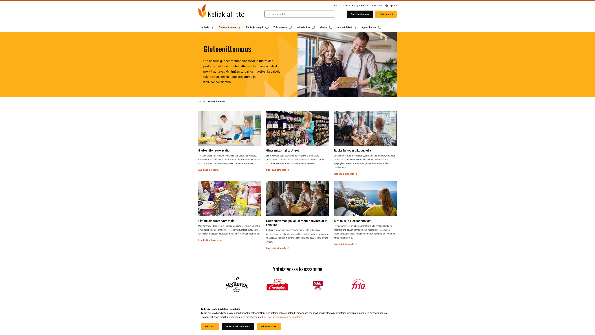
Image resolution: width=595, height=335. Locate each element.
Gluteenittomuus (227, 27)
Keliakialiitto (303, 27)
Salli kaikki (210, 326)
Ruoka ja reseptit (255, 27)
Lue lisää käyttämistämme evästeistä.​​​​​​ (283, 317)
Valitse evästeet (269, 326)
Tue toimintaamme (360, 14)
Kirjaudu (392, 5)
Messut (323, 27)
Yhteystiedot (376, 5)
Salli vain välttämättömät (237, 326)
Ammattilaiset (344, 27)
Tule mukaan (280, 27)
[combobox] (299, 14)
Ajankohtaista (369, 27)
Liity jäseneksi (386, 14)
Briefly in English (360, 5)
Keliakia (205, 27)
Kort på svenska (342, 5)
